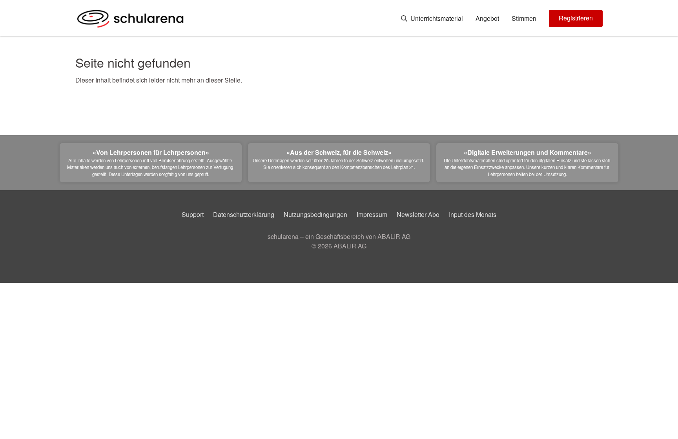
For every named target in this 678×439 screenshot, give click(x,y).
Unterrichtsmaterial (436, 18)
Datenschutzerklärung (243, 214)
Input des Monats (472, 214)
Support (193, 214)
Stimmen (524, 18)
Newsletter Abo (418, 214)
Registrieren (576, 17)
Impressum (372, 214)
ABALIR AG (350, 245)
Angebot (487, 18)
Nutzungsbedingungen (315, 214)
